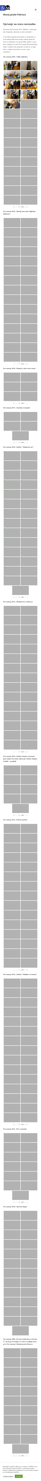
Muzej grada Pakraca (14, 14)
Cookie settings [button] (8, 1476)
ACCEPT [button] (18, 1476)
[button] (2, 8)
